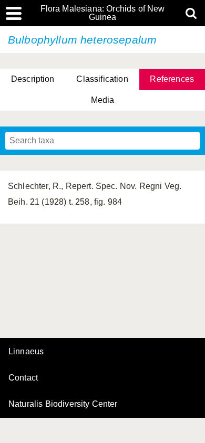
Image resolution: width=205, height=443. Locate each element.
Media (103, 100)
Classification (102, 79)
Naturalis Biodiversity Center (63, 404)
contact (23, 377)
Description (33, 79)
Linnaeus (26, 351)
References (172, 79)
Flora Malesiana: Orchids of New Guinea (102, 13)
